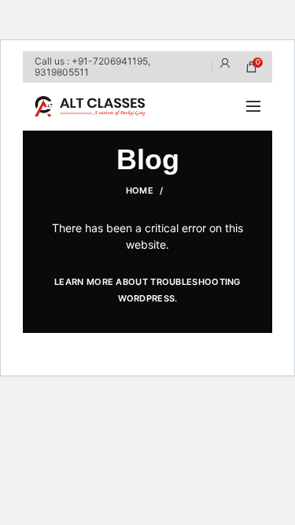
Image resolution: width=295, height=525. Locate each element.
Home (139, 190)
